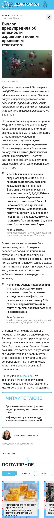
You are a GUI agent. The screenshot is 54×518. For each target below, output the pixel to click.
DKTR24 (27, 5)
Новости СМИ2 (9, 453)
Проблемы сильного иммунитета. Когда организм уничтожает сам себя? (25, 409)
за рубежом (23, 444)
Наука (16, 18)
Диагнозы (7, 18)
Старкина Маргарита (26, 435)
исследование (9, 444)
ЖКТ (32, 444)
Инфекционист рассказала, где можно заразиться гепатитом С (24, 419)
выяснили (26, 375)
